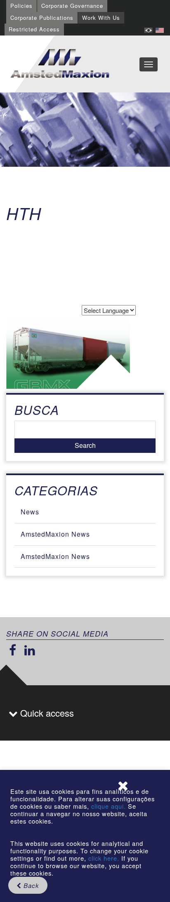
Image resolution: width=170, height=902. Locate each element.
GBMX (59, 64)
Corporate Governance (72, 5)
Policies (21, 5)
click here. (103, 858)
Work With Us (101, 17)
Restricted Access (34, 29)
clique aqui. (109, 806)
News (30, 511)
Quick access (46, 712)
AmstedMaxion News (55, 534)
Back (30, 885)
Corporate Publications (41, 17)
